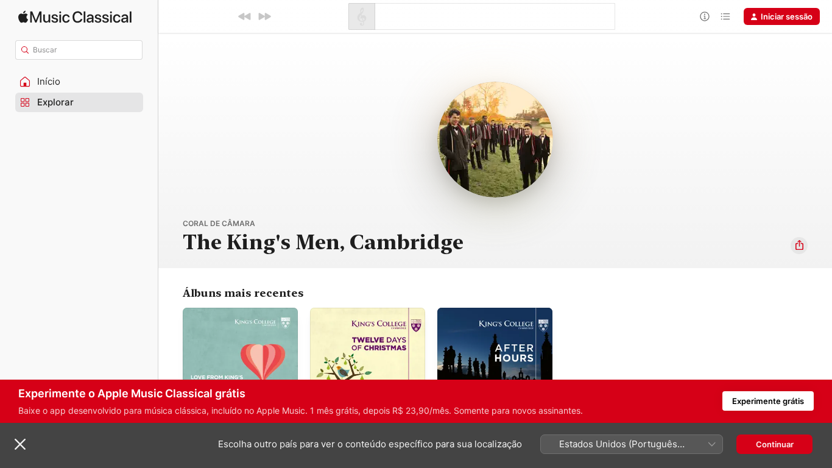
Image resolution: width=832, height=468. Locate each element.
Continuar (775, 444)
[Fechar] (20, 444)
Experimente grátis (768, 401)
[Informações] (704, 16)
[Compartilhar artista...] (799, 245)
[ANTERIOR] (245, 16)
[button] (79, 82)
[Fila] (725, 16)
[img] (75, 17)
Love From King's (215, 312)
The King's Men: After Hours (491, 312)
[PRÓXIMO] (264, 16)
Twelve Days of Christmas (359, 312)
